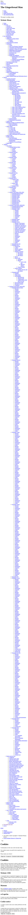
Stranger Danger (13, 118)
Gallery (16, 184)
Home (4, 10)
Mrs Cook (17, 99)
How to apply (12, 805)
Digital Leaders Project (14, 806)
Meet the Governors (10, 32)
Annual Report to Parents (12, 42)
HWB (2, 828)
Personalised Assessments (15, 120)
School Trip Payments (14, 83)
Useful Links (9, 121)
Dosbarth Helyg (12, 178)
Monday (17, 210)
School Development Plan (12, 65)
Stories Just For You (7, 13)
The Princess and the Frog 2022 (16, 765)
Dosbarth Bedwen (13, 152)
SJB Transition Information (21, 740)
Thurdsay (17, 609)
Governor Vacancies (11, 78)
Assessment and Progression (15, 47)
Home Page (3, 3)
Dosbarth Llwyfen (13, 172)
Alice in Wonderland (14, 800)
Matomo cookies (8, 888)
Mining (19, 260)
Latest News (9, 68)
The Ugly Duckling (13, 778)
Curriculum (8, 43)
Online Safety (9, 126)
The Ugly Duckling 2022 (15, 762)
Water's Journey (18, 268)
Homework (17, 246)
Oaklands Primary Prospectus (16, 89)
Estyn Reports (9, 63)
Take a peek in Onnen (17, 111)
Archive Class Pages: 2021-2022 (16, 192)
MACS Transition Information (19, 738)
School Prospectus (10, 31)
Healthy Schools (10, 136)
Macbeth (17, 749)
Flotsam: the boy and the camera (22, 270)
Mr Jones (17, 103)
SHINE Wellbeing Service (12, 72)
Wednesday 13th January (20, 225)
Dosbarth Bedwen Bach (14, 147)
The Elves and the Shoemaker (16, 779)
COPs (7, 820)
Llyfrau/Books (15, 816)
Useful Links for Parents (14, 132)
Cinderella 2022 (12, 769)
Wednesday (17, 215)
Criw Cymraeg (9, 810)
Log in (2, 2)
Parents (10, 40)
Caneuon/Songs (15, 819)
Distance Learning (19, 251)
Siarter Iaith (9, 143)
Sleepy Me (11, 796)
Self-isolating (18, 276)
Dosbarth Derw (12, 187)
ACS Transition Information (18, 736)
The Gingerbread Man (8, 14)
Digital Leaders (9, 803)
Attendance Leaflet (13, 87)
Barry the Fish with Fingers (15, 791)
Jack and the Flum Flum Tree (15, 792)
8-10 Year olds (12, 130)
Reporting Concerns (13, 131)
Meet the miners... (23, 265)
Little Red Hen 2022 (14, 760)
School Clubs (9, 135)
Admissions (9, 37)
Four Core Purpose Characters (16, 46)
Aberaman (20, 259)
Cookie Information (7, 832)
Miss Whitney (18, 104)
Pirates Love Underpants (14, 788)
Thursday (17, 216)
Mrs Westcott (18, 105)
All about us (9, 27)
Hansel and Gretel (13, 780)
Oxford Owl (18, 649)
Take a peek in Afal (16, 112)
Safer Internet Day (13, 125)
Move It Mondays (13, 123)
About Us (5, 24)
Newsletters (9, 71)
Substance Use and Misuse (18, 59)
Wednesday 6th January (20, 229)
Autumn (14, 148)
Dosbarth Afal (12, 162)
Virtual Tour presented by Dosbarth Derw (18, 91)
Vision (10, 45)
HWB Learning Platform (14, 86)
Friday (16, 218)
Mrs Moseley (18, 96)
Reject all (3, 856)
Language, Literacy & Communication (18, 49)
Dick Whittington (13, 772)
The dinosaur (12, 782)
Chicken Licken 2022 (14, 758)
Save (13, 913)
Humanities (11, 54)
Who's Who (9, 29)
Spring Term (15, 183)
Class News (17, 650)
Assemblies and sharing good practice (17, 809)
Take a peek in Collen (17, 109)
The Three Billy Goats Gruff (15, 776)
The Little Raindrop (13, 789)
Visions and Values (10, 28)
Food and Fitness (16, 60)
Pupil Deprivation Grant (11, 62)
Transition (17, 285)
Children (5, 12)
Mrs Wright (17, 95)
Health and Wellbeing (14, 55)
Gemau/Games (15, 815)
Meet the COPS (12, 822)
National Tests (18, 752)
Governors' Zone (10, 33)
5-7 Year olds (12, 129)
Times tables (18, 250)
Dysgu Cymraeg (13, 814)
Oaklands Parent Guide (14, 81)
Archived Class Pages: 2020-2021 (17, 205)
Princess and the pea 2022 (15, 767)
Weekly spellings (19, 249)
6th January (20, 252)
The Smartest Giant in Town (15, 794)
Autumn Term (15, 179)
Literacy (17, 180)
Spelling (17, 273)
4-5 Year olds (12, 127)
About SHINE (12, 73)
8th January (20, 255)
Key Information (7, 36)
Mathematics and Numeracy (15, 50)
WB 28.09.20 (21, 277)
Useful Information (10, 80)
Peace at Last (12, 797)
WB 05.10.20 (21, 278)
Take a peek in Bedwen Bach (18, 107)
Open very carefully (13, 783)
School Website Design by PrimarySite (12, 838)
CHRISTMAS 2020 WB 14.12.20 (22, 280)
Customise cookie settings (17, 856)
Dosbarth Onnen (13, 157)
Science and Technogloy (14, 51)
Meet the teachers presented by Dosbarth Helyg (19, 93)
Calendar (8, 69)
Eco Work (11, 823)
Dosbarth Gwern (13, 167)
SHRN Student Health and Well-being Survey (16, 76)
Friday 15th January (19, 228)
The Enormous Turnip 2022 (15, 763)
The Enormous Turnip (14, 775)
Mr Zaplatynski (18, 102)
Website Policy (6, 833)
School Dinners (12, 82)
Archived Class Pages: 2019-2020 (17, 286)
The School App (13, 85)
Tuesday (17, 211)
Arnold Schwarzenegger (20, 717)
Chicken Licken (12, 798)
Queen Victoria (21, 267)
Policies (8, 64)
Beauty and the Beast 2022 (15, 761)
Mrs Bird (17, 100)
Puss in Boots (12, 774)
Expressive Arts (12, 52)
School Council (9, 802)
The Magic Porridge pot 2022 (16, 766)
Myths (16, 256)
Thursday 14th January (20, 227)
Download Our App (8, 824)
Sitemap (5, 830)
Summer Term (15, 185)
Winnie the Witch (13, 787)
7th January (20, 254)
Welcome (8, 25)
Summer (14, 151)
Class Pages (9, 145)
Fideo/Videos (15, 818)
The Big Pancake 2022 (14, 771)
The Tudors (17, 751)
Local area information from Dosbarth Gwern (18, 114)
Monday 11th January (20, 223)
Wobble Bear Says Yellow (15, 784)
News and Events (7, 67)
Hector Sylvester (13, 785)
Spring (13, 149)
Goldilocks (11, 757)
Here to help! (12, 807)
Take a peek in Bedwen (17, 108)
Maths (16, 182)
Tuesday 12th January (20, 224)
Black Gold (17, 258)
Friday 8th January (19, 232)
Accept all (8, 856)
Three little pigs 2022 (14, 770)
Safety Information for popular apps (17, 134)
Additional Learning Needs (12, 38)
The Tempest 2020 (19, 282)
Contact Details (9, 34)
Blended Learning (19, 283)
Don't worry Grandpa (14, 793)
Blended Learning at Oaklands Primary (15, 122)
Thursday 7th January (20, 231)
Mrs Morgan (18, 98)
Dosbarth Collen (16, 196)
